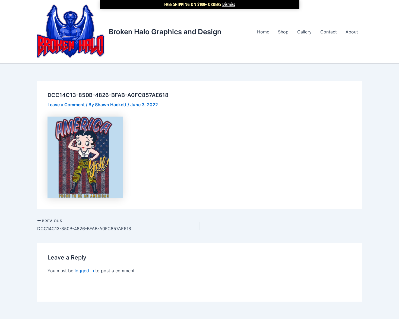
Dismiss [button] (228, 4)
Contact (328, 32)
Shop (283, 32)
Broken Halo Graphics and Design (165, 31)
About (352, 32)
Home (263, 32)
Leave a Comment (66, 104)
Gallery (304, 32)
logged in (84, 270)
